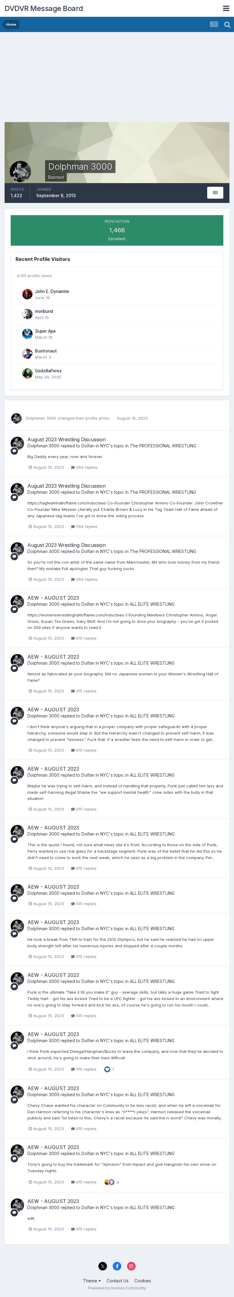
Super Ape (45, 331)
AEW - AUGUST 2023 (53, 598)
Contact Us (118, 1280)
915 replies (86, 638)
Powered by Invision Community (117, 1288)
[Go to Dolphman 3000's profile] (16, 418)
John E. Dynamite (52, 291)
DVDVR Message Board (44, 8)
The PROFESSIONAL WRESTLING (163, 445)
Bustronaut (46, 351)
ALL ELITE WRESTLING (152, 604)
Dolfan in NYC (95, 445)
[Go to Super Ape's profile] (27, 334)
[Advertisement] (76, 79)
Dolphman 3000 (41, 418)
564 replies (86, 467)
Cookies (142, 1280)
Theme (90, 1280)
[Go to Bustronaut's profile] (27, 354)
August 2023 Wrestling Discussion (66, 439)
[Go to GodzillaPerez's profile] (27, 373)
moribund (44, 311)
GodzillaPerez (48, 370)
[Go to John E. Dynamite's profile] (27, 294)
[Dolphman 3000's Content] (215, 193)
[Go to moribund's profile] (27, 314)
